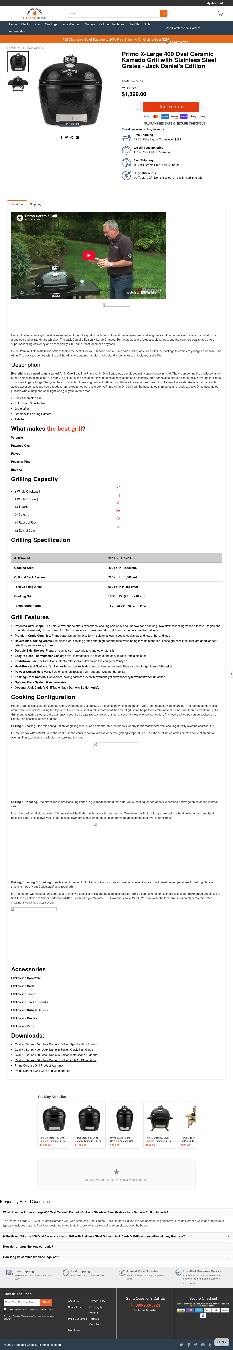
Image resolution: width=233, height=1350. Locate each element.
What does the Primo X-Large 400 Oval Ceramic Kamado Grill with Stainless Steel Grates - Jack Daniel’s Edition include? (85, 1212)
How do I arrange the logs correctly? (28, 1246)
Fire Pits (134, 24)
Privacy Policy (10, 1312)
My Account (214, 3)
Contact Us (74, 1307)
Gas (38, 24)
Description (17, 204)
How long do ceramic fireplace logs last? (31, 1257)
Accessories (17, 31)
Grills (147, 24)
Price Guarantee (77, 1318)
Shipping (36, 204)
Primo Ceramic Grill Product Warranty (39, 1065)
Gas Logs (51, 24)
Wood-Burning (71, 24)
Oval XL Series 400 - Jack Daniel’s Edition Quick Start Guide (54, 1049)
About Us (73, 1301)
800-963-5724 (178, 42)
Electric (26, 24)
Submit (46, 1302)
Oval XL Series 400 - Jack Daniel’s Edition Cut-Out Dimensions (55, 1060)
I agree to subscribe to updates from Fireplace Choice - (29, 1310)
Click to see (26, 978)
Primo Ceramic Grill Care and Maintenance (42, 1071)
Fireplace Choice (25, 1345)
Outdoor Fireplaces (111, 24)
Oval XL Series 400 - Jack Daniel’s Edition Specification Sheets (56, 1044)
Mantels (90, 24)
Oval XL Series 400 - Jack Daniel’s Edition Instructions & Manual (56, 1055)
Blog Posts (74, 1330)
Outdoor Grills (31, 48)
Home (13, 24)
